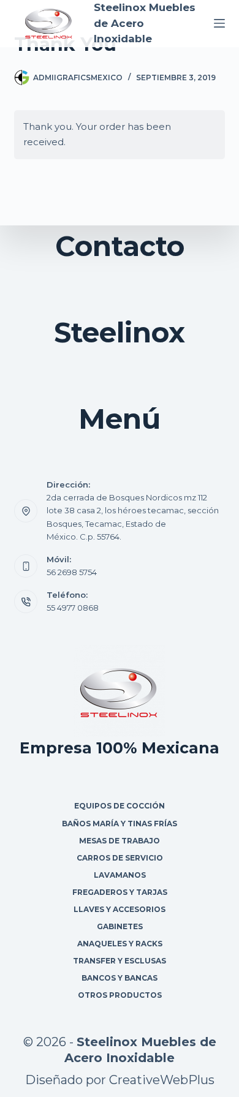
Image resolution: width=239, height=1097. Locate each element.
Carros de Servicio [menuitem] (120, 857)
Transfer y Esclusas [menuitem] (119, 960)
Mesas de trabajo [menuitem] (119, 840)
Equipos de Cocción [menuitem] (119, 805)
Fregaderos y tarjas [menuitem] (119, 892)
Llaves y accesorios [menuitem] (119, 909)
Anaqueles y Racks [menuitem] (119, 943)
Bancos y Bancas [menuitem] (119, 977)
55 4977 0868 (73, 608)
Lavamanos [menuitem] (120, 875)
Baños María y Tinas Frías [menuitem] (119, 823)
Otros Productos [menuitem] (120, 995)
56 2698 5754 (72, 572)
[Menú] (219, 23)
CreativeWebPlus (161, 1079)
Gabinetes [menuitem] (120, 926)
